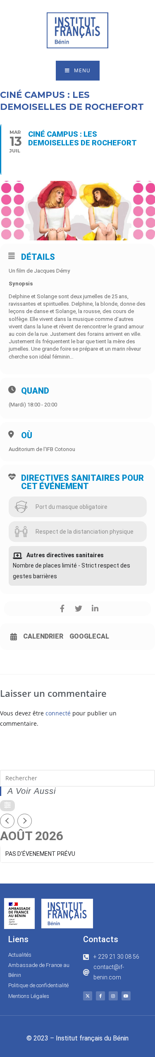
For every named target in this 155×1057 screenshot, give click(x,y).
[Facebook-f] (100, 995)
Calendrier (43, 636)
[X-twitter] (87, 995)
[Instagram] (113, 995)
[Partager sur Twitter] (79, 608)
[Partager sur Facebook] (62, 608)
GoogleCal (89, 636)
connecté (58, 713)
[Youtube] (126, 995)
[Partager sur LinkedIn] (95, 608)
